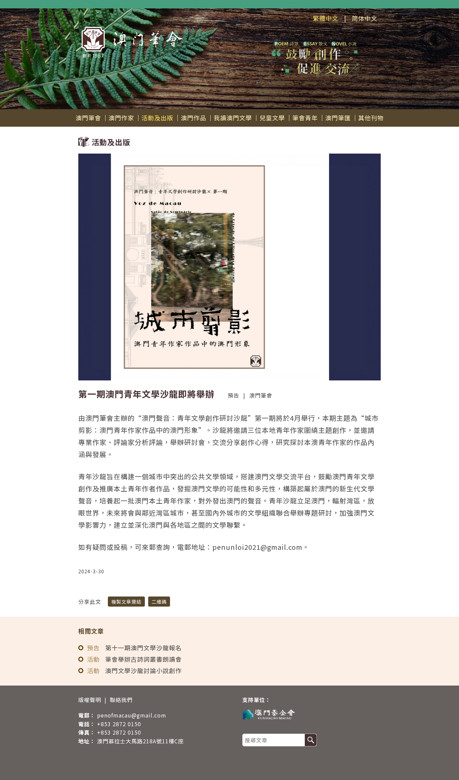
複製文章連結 (126, 601)
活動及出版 (157, 117)
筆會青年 (305, 117)
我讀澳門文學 (233, 117)
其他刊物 (371, 117)
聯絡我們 (121, 700)
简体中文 (364, 18)
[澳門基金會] (308, 714)
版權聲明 (89, 700)
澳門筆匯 (338, 117)
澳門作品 (193, 117)
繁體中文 (325, 18)
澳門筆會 (88, 117)
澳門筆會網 (132, 42)
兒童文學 (272, 117)
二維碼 (159, 601)
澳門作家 (121, 117)
